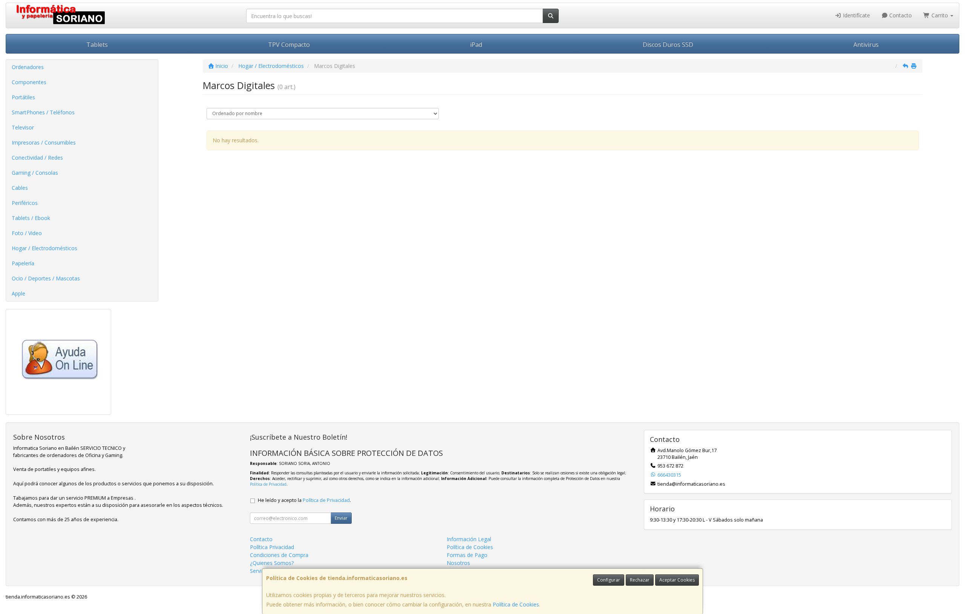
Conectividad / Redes (37, 157)
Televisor (23, 127)
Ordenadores (28, 67)
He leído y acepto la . (304, 500)
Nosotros (458, 562)
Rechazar (639, 580)
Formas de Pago (467, 555)
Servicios (260, 570)
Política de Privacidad (268, 484)
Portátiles (23, 97)
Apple (18, 293)
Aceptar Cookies (677, 580)
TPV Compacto (289, 44)
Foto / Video (27, 233)
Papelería (23, 263)
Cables (20, 187)
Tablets (97, 44)
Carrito (940, 15)
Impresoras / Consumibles (44, 142)
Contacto (900, 15)
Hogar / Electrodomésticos (44, 248)
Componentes (29, 82)
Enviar (341, 518)
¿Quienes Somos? (272, 562)
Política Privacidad (272, 547)
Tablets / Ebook (31, 218)
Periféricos (25, 202)
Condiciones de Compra (279, 555)
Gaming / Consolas (35, 172)
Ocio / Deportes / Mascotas (46, 278)
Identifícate (855, 15)
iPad (476, 44)
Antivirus (866, 44)
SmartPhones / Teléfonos (43, 112)
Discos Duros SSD (668, 44)
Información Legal (469, 539)
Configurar (608, 580)
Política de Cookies (516, 604)
